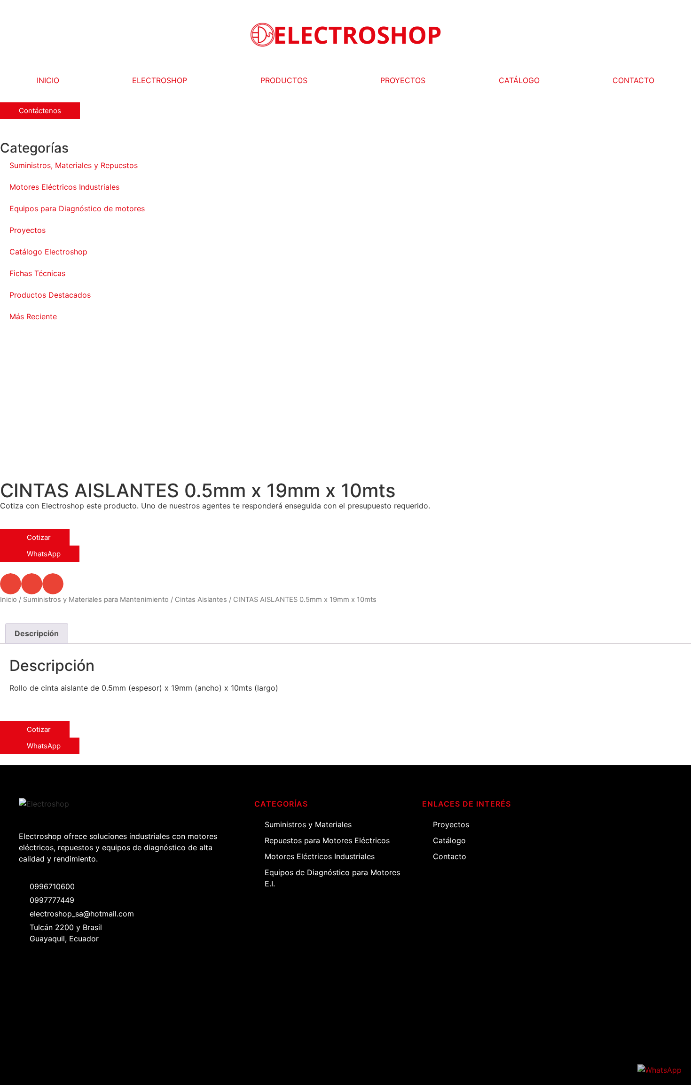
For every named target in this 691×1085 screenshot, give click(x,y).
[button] (10, 583)
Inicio (8, 599)
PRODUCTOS (283, 80)
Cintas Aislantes (201, 599)
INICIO (48, 80)
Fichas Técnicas (37, 273)
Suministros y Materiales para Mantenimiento (96, 599)
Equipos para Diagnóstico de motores (77, 208)
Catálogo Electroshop (48, 251)
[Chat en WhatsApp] (659, 1070)
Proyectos (27, 230)
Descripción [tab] (37, 633)
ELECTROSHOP (159, 80)
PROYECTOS (402, 80)
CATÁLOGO (519, 80)
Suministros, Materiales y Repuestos (73, 165)
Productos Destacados (50, 295)
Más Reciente (33, 316)
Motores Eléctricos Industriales (64, 187)
